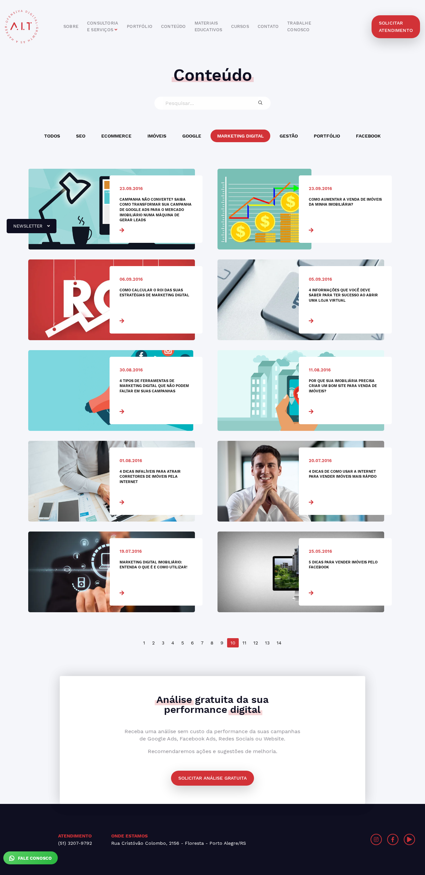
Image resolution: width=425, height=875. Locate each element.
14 (279, 642)
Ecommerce (116, 136)
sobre (70, 26)
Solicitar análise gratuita (212, 778)
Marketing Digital (240, 136)
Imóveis (156, 136)
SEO (80, 136)
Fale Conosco (34, 858)
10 (232, 642)
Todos (52, 136)
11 (244, 642)
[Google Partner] (321, 839)
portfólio (139, 26)
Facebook (368, 136)
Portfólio (327, 136)
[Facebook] (392, 839)
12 (255, 642)
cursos (240, 26)
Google (191, 136)
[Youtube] (409, 839)
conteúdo (173, 26)
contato (268, 26)
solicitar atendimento (396, 26)
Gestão (289, 136)
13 (267, 642)
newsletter (25, 229)
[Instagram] (376, 839)
